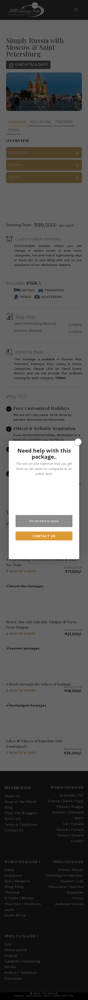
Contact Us (44, 536)
